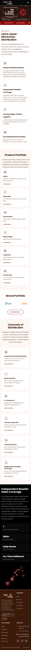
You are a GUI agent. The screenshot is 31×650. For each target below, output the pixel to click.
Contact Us (19, 608)
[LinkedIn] (26, 640)
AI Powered (4, 641)
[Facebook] (18, 640)
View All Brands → (15, 312)
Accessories (4, 632)
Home (18, 596)
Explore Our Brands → (7, 19)
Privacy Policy (26, 647)
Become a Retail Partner (22, 19)
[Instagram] (22, 640)
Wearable (4, 629)
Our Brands (19, 602)
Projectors (4, 638)
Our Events (19, 605)
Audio (3, 626)
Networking (4, 635)
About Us (18, 599)
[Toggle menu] (28, 2)
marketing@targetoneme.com (24, 635)
